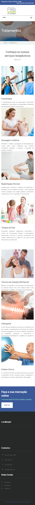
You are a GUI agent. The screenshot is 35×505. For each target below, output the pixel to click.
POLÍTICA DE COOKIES (24, 502)
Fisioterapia (6, 99)
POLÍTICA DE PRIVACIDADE (11, 502)
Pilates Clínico (7, 369)
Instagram (7, 488)
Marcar (7, 405)
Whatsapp (7, 485)
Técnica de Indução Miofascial (15, 282)
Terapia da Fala (8, 228)
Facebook (7, 482)
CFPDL (5, 43)
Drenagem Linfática (10, 140)
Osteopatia (6, 324)
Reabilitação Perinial (10, 184)
